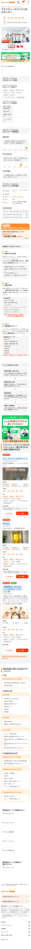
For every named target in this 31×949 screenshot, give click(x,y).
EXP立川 (6, 523)
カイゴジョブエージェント (18, 908)
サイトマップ (4, 932)
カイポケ (21, 916)
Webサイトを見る (17, 197)
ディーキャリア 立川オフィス (15, 458)
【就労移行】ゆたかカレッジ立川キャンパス (12, 587)
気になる (9, 513)
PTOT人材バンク (18, 914)
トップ (2, 884)
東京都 (21, 884)
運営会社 (3, 922)
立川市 (25, 884)
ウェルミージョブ (5, 908)
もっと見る (21, 513)
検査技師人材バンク (15, 912)
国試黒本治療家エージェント (10, 916)
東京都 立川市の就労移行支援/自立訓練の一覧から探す (14, 657)
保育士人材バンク (20, 910)
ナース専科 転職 (11, 910)
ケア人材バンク (8, 914)
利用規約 (3, 928)
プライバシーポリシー (7, 925)
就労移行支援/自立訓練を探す (12, 884)
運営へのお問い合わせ (7, 935)
